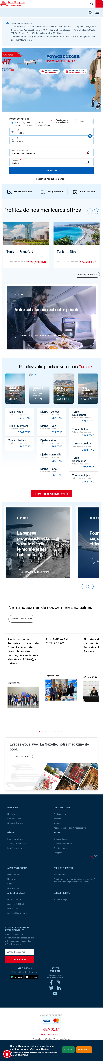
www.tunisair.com (52, 1034)
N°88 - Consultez (21, 756)
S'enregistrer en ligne (16, 843)
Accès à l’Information (17, 913)
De (18, 130)
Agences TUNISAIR (16, 904)
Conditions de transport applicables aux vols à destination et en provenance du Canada (74, 880)
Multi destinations (44, 124)
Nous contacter (14, 899)
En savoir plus (21, 1055)
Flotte (10, 884)
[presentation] (90, 211)
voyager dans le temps (37, 572)
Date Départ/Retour (20, 150)
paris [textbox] (20, 141)
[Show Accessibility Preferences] (7, 1054)
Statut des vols (87, 191)
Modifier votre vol (15, 848)
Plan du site (12, 908)
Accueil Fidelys (60, 899)
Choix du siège (60, 814)
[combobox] (51, 132)
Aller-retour (17, 124)
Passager (15, 160)
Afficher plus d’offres (87, 275)
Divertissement (60, 848)
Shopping (58, 853)
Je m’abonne (20, 959)
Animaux (57, 823)
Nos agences (13, 888)
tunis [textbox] (20, 133)
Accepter (68, 1049)
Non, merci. (84, 1049)
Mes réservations (23, 191)
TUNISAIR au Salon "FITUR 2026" (58, 641)
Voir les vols (51, 170)
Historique (12, 879)
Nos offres (12, 814)
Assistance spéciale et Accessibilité (70, 828)
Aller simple (30, 124)
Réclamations (60, 874)
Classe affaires (60, 839)
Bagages (57, 819)
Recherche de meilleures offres (51, 493)
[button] (40, 732)
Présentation (13, 874)
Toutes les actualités (22, 619)
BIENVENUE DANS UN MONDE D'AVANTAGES (42, 335)
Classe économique (63, 843)
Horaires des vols (15, 823)
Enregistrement (55, 191)
